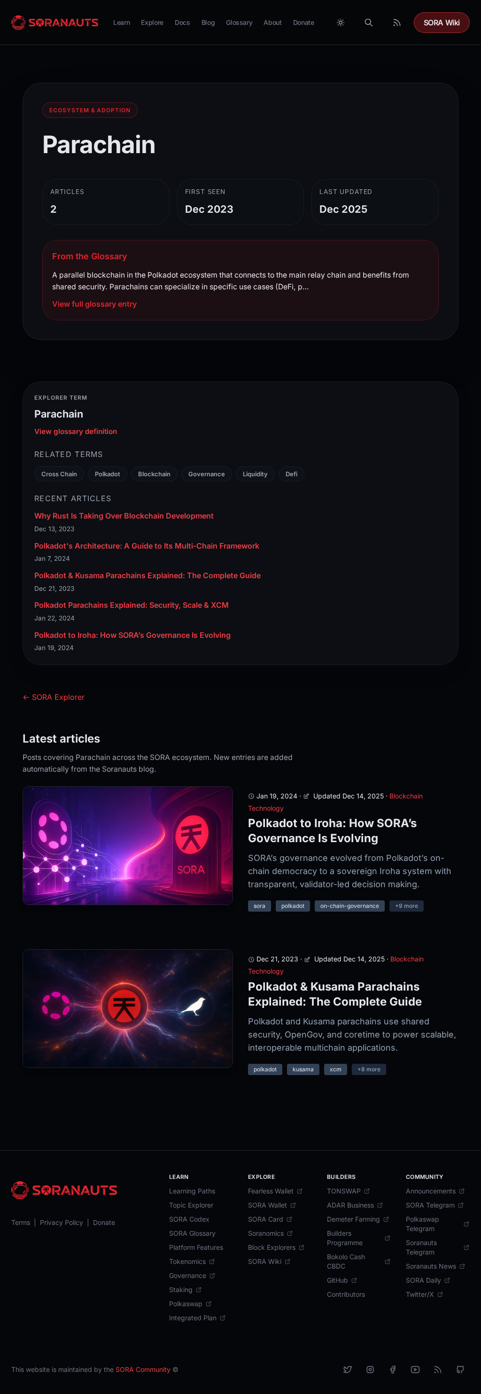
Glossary (239, 22)
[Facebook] (392, 1369)
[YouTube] (415, 1369)
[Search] (368, 22)
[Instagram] (370, 1369)
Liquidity (255, 474)
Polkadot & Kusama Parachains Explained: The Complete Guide (147, 575)
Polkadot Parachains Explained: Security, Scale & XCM (131, 605)
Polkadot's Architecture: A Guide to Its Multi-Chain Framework (146, 545)
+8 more (368, 1069)
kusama (303, 1069)
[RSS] (437, 1369)
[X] (347, 1369)
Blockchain (154, 474)
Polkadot (107, 474)
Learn (121, 22)
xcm (335, 1069)
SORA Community (143, 1369)
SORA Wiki (442, 22)
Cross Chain (59, 474)
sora (259, 905)
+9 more (406, 905)
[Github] (460, 1369)
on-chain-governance (349, 905)
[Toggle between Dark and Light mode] (340, 22)
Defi (291, 474)
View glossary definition (75, 431)
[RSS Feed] (397, 22)
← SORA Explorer (54, 697)
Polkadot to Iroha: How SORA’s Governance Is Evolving (132, 635)
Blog (208, 22)
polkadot (292, 905)
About (272, 22)
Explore (152, 22)
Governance (206, 474)
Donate (303, 22)
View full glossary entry (94, 304)
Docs (182, 22)
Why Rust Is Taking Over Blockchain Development (124, 515)
